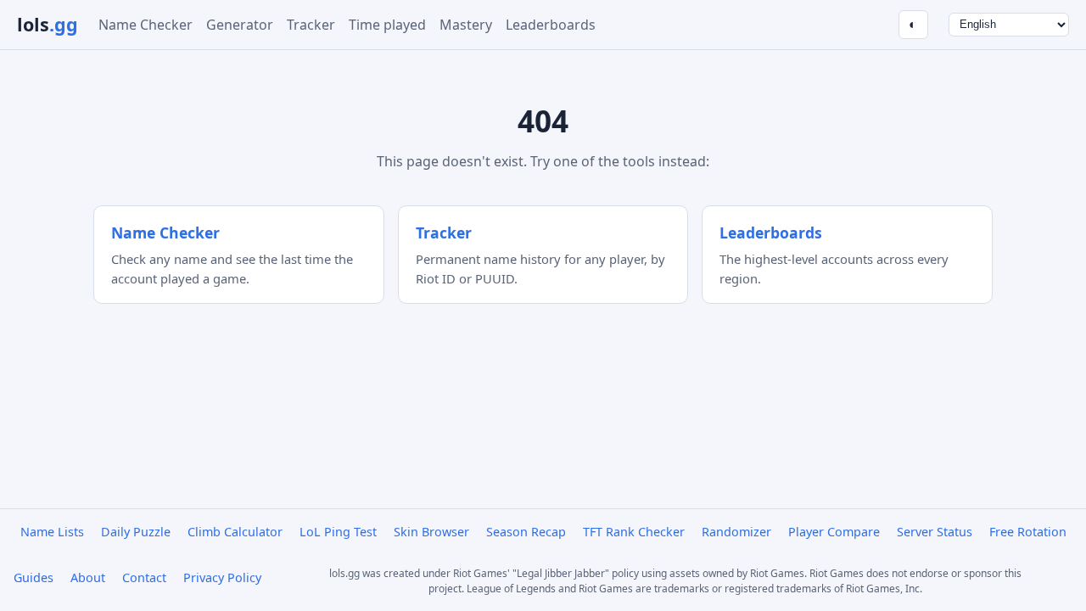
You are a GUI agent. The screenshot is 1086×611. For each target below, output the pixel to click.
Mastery (465, 24)
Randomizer (736, 532)
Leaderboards (551, 24)
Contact (144, 577)
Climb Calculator (235, 532)
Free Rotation (1027, 532)
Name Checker (145, 24)
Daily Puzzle (136, 532)
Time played (387, 24)
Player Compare (834, 532)
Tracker (311, 24)
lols (47, 24)
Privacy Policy (222, 577)
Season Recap (526, 532)
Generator (239, 24)
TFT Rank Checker (634, 532)
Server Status (934, 532)
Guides (33, 577)
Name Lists (52, 532)
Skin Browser (431, 532)
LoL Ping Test (338, 532)
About (87, 577)
